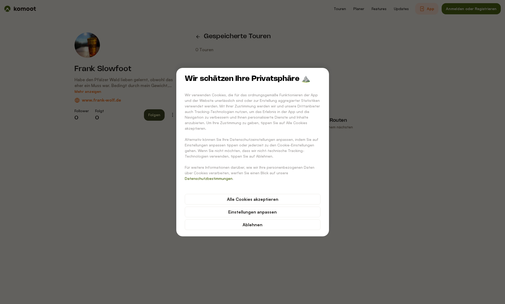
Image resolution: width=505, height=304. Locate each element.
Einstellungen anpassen (252, 212)
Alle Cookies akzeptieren (252, 199)
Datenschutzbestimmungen (208, 178)
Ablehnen (252, 224)
